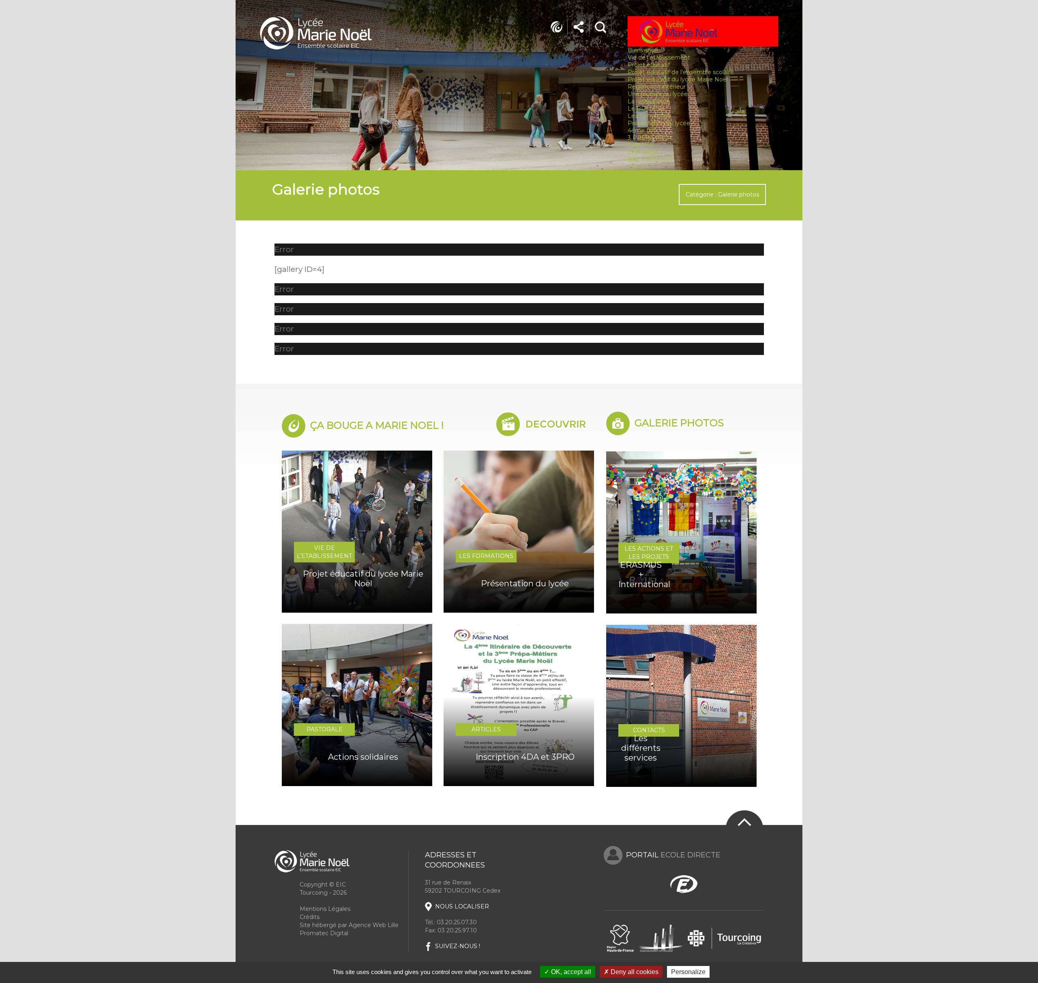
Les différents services (641, 748)
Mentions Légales (325, 908)
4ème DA (641, 130)
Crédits (310, 917)
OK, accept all (570, 971)
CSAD (636, 167)
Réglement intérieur (657, 86)
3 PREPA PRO (648, 137)
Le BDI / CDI (646, 108)
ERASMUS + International (640, 574)
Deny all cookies (633, 971)
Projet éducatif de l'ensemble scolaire (681, 72)
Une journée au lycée (658, 94)
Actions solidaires (363, 757)
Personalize (688, 971)
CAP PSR (641, 145)
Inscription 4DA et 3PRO (525, 757)
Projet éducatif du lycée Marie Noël (678, 79)
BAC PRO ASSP (650, 159)
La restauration (649, 101)
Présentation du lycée (659, 123)
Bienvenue (643, 50)
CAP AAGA (643, 152)
